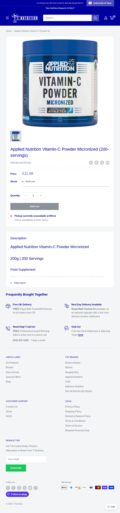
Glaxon (69, 367)
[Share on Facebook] (91, 162)
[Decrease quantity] (25, 196)
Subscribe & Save (102, 3)
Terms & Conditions (75, 421)
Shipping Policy (73, 411)
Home (8, 31)
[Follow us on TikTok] (36, 488)
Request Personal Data (77, 430)
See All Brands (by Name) (78, 391)
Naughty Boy (72, 372)
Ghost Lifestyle (72, 362)
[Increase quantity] (41, 196)
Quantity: (15, 195)
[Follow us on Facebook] (8, 488)
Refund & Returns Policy (78, 416)
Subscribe (16, 468)
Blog (8, 381)
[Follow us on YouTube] (30, 488)
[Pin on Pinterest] (96, 162)
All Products (12, 362)
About (9, 411)
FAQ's (9, 416)
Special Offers (13, 377)
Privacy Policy (72, 406)
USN (67, 381)
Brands (9, 367)
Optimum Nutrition (74, 386)
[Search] (95, 18)
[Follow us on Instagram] (25, 488)
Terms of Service (73, 425)
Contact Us (11, 406)
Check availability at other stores (31, 220)
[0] (112, 18)
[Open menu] (7, 18)
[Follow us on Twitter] (13, 488)
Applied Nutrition (20, 163)
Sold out (34, 206)
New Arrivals (12, 372)
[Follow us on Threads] (19, 488)
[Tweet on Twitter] (102, 162)
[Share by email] (108, 162)
